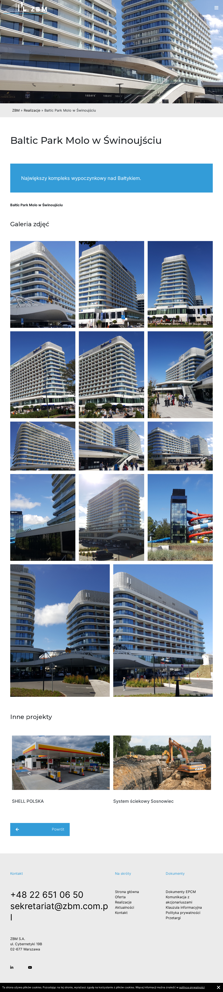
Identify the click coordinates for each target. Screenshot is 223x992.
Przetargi (173, 918)
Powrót (58, 829)
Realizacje (32, 110)
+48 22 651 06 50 (46, 894)
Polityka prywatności (183, 912)
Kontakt (121, 912)
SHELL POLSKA (28, 801)
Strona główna (127, 892)
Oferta (120, 897)
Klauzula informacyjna (184, 907)
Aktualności (124, 907)
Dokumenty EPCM (181, 892)
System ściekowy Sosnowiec (143, 801)
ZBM (16, 110)
